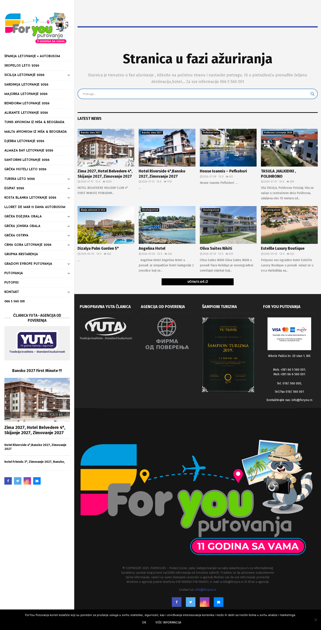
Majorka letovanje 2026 (25, 94)
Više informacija (168, 622)
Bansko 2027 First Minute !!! (37, 370)
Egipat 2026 (14, 188)
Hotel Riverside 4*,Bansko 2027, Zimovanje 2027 (162, 174)
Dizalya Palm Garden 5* (98, 248)
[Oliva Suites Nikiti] (228, 225)
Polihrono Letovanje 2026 (278, 132)
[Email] (37, 481)
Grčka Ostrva (16, 235)
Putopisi (11, 282)
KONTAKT (11, 292)
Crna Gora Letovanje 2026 (27, 245)
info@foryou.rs (302, 400)
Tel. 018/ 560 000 (289, 383)
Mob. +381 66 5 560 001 (289, 370)
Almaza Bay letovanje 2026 (28, 150)
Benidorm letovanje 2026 (26, 103)
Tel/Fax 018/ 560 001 (289, 392)
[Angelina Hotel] (167, 225)
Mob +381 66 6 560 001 (289, 374)
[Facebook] (8, 481)
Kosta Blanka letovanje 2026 (30, 198)
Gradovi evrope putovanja (28, 264)
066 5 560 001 (14, 301)
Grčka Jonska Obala (22, 226)
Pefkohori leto (211, 132)
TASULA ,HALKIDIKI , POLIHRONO (278, 174)
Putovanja (13, 273)
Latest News (90, 118)
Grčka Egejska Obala (23, 216)
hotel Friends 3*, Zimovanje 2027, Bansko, (34, 462)
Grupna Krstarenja (21, 254)
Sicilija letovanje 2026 (24, 75)
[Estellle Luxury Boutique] (289, 225)
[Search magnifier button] (312, 94)
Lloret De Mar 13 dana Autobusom (34, 207)
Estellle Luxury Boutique (282, 248)
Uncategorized (150, 210)
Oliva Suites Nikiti (216, 248)
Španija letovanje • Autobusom (32, 56)
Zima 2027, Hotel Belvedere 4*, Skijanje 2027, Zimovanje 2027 (34, 430)
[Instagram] (27, 481)
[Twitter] (17, 481)
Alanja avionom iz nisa (93, 210)
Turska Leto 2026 (19, 179)
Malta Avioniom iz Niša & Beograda (35, 132)
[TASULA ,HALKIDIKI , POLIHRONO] (289, 148)
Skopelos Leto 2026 (21, 65)
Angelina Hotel (152, 248)
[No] (315, 620)
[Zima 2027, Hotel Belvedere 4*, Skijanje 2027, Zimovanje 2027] (37, 400)
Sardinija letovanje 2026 (26, 84)
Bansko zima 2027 (91, 132)
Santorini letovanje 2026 (26, 160)
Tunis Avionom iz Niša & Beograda (34, 122)
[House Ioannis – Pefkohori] (228, 148)
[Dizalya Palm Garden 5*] (106, 225)
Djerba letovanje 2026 (24, 141)
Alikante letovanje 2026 (26, 113)
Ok (144, 622)
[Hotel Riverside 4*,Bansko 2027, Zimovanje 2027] (167, 148)
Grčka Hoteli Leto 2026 (25, 169)
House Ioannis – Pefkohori (223, 171)
